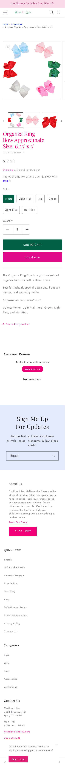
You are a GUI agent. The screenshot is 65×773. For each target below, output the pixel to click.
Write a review (32, 369)
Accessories (16, 24)
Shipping (8, 170)
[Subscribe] (54, 456)
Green (53, 199)
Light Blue (11, 210)
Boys (6, 655)
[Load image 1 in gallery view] (15, 120)
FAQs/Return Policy (15, 607)
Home (5, 24)
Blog (6, 599)
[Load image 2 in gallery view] (32, 120)
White (8, 199)
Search (8, 559)
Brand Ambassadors (15, 615)
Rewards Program (14, 575)
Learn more (18, 759)
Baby (7, 671)
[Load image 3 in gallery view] (49, 120)
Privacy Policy (12, 623)
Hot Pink (29, 210)
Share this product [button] (18, 324)
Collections (10, 687)
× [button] (56, 745)
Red (40, 199)
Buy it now (32, 257)
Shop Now (23, 531)
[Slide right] (61, 121)
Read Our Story (18, 522)
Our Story (9, 591)
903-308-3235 (12, 738)
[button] (5, 12)
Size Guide (10, 583)
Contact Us (10, 631)
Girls (6, 663)
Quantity (8, 221)
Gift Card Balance (14, 567)
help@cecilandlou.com (17, 731)
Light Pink (25, 199)
